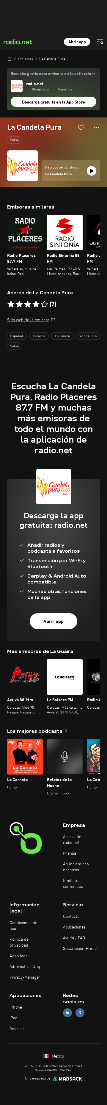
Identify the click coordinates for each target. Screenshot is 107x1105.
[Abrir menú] (99, 41)
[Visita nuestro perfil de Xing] (80, 1012)
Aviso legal (19, 956)
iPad (14, 1018)
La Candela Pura (58, 174)
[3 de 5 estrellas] (27, 304)
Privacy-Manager (25, 977)
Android (17, 1029)
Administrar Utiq (25, 967)
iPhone (16, 1007)
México (57, 1056)
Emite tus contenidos (73, 884)
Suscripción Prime (80, 949)
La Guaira (62, 336)
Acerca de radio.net (72, 840)
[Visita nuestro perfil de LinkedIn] (67, 1012)
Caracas (39, 336)
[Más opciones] (96, 127)
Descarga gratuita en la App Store (53, 102)
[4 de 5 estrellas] (36, 304)
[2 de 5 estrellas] (19, 304)
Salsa (14, 140)
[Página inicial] (9, 58)
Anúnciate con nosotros (76, 867)
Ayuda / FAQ (74, 938)
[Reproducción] (91, 171)
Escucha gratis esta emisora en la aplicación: (53, 74)
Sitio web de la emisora (28, 320)
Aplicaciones (74, 927)
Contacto (71, 917)
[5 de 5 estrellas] (44, 304)
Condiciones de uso (23, 926)
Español (16, 336)
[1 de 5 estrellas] (11, 304)
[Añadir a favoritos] (81, 127)
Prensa (69, 853)
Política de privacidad (19, 942)
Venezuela (88, 336)
